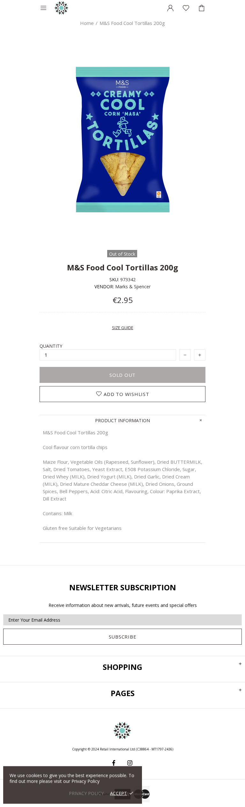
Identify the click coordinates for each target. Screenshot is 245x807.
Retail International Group (62, 8)
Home (87, 23)
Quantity (51, 346)
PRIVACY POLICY (86, 793)
